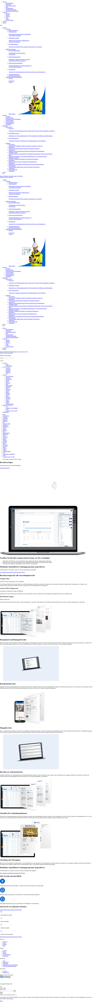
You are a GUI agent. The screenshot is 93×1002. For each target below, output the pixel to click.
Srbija (7, 396)
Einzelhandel (26, 145)
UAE (7, 409)
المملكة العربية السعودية (12, 408)
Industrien (5, 125)
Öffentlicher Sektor (30, 153)
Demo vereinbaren (4, 176)
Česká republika (9, 376)
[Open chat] (1, 993)
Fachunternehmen (10, 121)
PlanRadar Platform (13, 30)
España (7, 380)
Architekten (8, 124)
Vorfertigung (12, 171)
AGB (4, 961)
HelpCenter (8, 4)
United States (9, 365)
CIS (7, 373)
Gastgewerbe (26, 150)
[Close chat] (4, 989)
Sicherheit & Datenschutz (14, 75)
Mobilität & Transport (24, 158)
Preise (4, 172)
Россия (7, 390)
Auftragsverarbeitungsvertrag (9, 966)
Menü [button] (21, 176)
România (8, 393)
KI (3, 173)
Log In (18, 176)
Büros (28, 156)
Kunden (5, 115)
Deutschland (9, 379)
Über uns (5, 12)
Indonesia (8, 371)
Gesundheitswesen (13, 169)
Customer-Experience (11, 5)
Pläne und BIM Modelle (17, 52)
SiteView (12, 96)
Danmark (8, 377)
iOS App (5, 971)
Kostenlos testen (12, 176)
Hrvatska (8, 383)
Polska (7, 392)
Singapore (8, 372)
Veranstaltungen (9, 8)
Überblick (8, 116)
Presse (7, 19)
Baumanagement (20, 33)
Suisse (7, 400)
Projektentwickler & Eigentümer (13, 119)
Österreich (8, 389)
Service (4, 1)
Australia (8, 368)
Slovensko (8, 397)
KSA (7, 406)
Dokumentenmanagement (19, 58)
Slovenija (8, 398)
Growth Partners (9, 20)
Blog (7, 7)
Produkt (5, 27)
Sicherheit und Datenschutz (12, 11)
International (6, 412)
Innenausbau (12, 168)
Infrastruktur (24, 148)
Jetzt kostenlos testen (5, 468)
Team (7, 17)
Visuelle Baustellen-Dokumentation (14, 77)
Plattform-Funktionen (11, 49)
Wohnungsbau (24, 166)
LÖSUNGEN (9, 127)
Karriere (8, 15)
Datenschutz (6, 962)
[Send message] (15, 991)
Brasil (7, 364)
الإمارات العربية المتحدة (11, 410)
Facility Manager (10, 120)
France (7, 381)
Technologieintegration (11, 9)
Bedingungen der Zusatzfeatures (10, 965)
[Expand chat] (1, 989)
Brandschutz (26, 163)
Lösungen (8, 29)
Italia (7, 384)
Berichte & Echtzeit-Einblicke (20, 65)
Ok (1, 1001)
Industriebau (23, 161)
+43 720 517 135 (24, 351)
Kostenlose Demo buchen (19, 572)
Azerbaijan (8, 369)
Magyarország (9, 385)
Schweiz (8, 394)
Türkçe (7, 402)
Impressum (5, 963)
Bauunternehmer (9, 118)
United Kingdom (10, 404)
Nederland (8, 387)
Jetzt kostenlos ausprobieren (6, 572)
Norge (7, 388)
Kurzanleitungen (9, 3)
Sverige (7, 401)
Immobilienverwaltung (19, 39)
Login (4, 22)
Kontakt (8, 13)
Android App (6, 972)
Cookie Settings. (9, 998)
